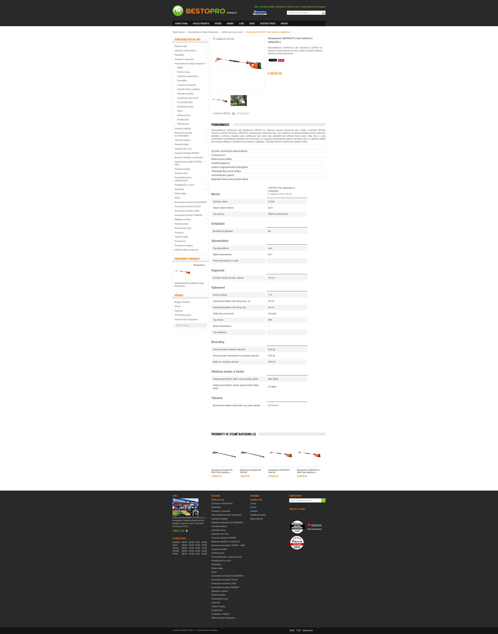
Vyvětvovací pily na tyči (232, 32)
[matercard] (308, 630)
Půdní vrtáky (180, 193)
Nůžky (180, 68)
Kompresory (180, 241)
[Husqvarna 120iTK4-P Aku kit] (280, 454)
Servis (252, 23)
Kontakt (284, 23)
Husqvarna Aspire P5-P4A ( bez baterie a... (222, 471)
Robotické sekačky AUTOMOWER (227, 522)
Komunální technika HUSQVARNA (191, 202)
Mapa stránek (256, 519)
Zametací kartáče (182, 169)
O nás (241, 23)
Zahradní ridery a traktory (188, 89)
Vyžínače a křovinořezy (185, 51)
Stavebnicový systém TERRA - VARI (228, 545)
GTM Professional (183, 315)
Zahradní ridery (182, 144)
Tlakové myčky (181, 237)
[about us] (185, 507)
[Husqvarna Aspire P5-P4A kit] (252, 454)
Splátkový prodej (268, 23)
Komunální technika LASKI (187, 211)
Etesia (177, 306)
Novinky (230, 23)
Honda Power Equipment (186, 319)
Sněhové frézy (183, 115)
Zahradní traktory (182, 140)
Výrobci (218, 23)
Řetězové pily (181, 46)
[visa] (291, 630)
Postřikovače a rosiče (184, 185)
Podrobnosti (220, 124)
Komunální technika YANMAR (188, 215)
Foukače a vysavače (184, 59)
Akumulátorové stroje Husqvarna (203, 32)
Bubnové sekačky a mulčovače (189, 157)
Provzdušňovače (185, 102)
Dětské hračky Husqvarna (186, 250)
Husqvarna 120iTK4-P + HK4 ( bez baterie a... (308, 471)
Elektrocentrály (181, 224)
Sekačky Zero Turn (183, 149)
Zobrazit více (178, 530)
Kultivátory (179, 189)
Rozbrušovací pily (185, 107)
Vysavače (179, 232)
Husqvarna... (199, 265)
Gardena (179, 311)
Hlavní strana (181, 23)
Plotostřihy (179, 55)
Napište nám (256, 500)
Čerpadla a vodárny (184, 245)
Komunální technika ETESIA (188, 206)
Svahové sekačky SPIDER (187, 153)
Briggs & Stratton (182, 302)
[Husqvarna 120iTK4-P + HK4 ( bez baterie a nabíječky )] (309, 454)
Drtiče (180, 111)
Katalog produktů (201, 23)
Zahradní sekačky (185, 94)
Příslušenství (183, 124)
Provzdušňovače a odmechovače (226, 557)
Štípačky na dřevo (183, 219)
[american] (298, 630)
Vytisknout (243, 113)
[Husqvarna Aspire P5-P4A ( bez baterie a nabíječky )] (223, 454)
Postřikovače (183, 120)
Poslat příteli (222, 113)
